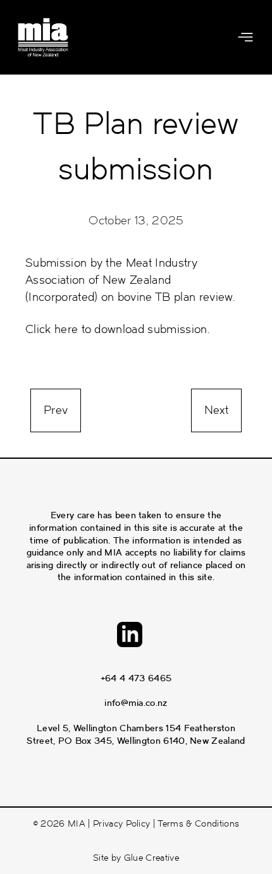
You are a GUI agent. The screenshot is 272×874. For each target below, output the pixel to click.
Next (216, 410)
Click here (51, 329)
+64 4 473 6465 (136, 678)
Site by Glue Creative (136, 858)
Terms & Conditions (198, 823)
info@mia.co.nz (135, 702)
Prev (56, 410)
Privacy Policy (121, 823)
